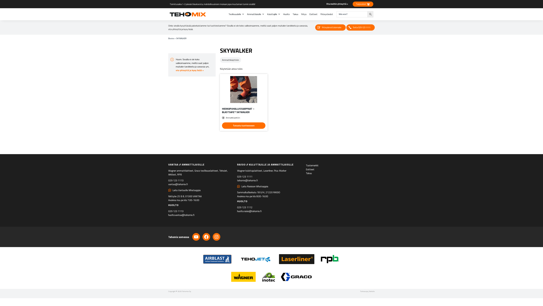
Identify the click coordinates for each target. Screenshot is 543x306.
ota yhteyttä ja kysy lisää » (190, 70)
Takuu (295, 14)
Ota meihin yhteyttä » (337, 4)
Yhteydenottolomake (331, 27)
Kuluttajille (272, 14)
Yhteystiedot (326, 14)
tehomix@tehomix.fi (247, 180)
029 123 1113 (176, 180)
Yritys (304, 14)
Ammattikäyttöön (230, 60)
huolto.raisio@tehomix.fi (249, 211)
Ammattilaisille (254, 14)
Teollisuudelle (235, 14)
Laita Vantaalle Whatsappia (187, 190)
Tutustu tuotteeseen (244, 125)
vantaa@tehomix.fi (178, 184)
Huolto (286, 14)
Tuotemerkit (312, 165)
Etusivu (171, 38)
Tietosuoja (364, 291)
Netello (372, 291)
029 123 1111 (244, 176)
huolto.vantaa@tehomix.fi (181, 215)
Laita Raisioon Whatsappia (254, 186)
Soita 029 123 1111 (361, 27)
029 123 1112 (244, 207)
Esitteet (313, 14)
